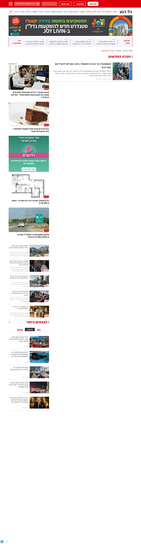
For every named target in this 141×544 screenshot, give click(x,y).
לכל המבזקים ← (16, 42)
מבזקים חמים (127, 42)
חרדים (47, 12)
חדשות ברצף (106, 12)
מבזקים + (80, 3)
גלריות (28, 12)
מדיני (65, 12)
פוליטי (89, 12)
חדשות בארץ (73, 12)
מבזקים (93, 3)
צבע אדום (65, 3)
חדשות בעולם (56, 12)
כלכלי (22, 12)
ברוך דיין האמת (38, 12)
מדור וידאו (96, 12)
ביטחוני (82, 12)
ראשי (115, 12)
